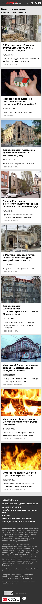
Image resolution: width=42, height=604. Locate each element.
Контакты (6, 515)
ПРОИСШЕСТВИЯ (10, 65)
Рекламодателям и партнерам (16, 519)
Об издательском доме (13, 504)
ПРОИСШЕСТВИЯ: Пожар (14, 438)
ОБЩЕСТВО (8, 116)
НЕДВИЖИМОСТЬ (10, 167)
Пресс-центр (32, 504)
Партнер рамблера (21, 593)
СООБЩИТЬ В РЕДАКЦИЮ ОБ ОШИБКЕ (18, 522)
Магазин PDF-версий (12, 507)
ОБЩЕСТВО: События (12, 385)
